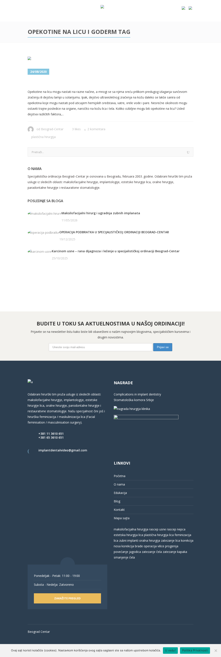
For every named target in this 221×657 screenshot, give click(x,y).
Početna (119, 476)
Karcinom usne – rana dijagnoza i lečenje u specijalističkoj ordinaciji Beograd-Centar (116, 251)
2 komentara (96, 129)
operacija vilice (154, 546)
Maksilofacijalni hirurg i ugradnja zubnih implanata (101, 213)
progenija (171, 546)
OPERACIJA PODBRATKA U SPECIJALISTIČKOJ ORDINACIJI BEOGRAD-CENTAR (114, 232)
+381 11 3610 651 (51, 434)
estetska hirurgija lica (128, 535)
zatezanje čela (152, 552)
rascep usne (157, 529)
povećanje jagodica (127, 552)
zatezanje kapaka (175, 552)
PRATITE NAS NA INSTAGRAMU (50, 280)
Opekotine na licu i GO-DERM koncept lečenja (92, 82)
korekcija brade (132, 546)
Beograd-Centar (52, 129)
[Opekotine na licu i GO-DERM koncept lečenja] (54, 59)
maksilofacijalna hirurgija (131, 529)
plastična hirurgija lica (158, 535)
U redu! (170, 650)
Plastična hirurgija (43, 137)
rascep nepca (175, 529)
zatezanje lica (170, 540)
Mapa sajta (121, 518)
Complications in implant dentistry (137, 394)
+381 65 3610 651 (51, 437)
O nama (119, 484)
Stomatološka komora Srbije (134, 400)
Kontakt (119, 510)
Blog (117, 501)
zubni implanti (128, 540)
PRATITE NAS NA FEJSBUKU (47, 275)
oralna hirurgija (149, 540)
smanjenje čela (124, 557)
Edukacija (120, 493)
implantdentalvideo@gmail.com (62, 450)
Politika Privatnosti (195, 650)
